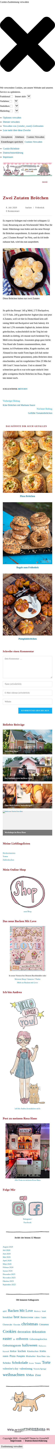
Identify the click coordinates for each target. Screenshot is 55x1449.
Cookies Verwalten (35, 137)
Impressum (8, 157)
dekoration (39, 1331)
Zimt (38, 1375)
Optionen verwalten (12, 117)
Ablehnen (19, 137)
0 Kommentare (12, 211)
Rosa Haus (41, 1356)
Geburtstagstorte (12, 1345)
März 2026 (7, 1264)
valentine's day (10, 1368)
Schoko (7, 1362)
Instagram (27, 1219)
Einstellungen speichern (12, 142)
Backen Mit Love (20, 1311)
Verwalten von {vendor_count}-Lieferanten (23, 126)
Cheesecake (7, 1324)
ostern (5, 1356)
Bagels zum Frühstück (27, 567)
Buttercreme (27, 1317)
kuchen (22, 1351)
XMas (30, 1375)
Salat (48, 1356)
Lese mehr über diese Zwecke (17, 130)
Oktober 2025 (8, 1281)
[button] (27, 45)
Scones (31, 1363)
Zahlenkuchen (8, 860)
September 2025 (9, 1284)
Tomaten (38, 1363)
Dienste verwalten (11, 122)
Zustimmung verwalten (11, 1446)
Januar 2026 (7, 1271)
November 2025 (9, 1278)
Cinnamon (44, 1324)
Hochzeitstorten (9, 853)
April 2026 (7, 1260)
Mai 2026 (7, 1257)
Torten (5, 856)
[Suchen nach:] (50, 182)
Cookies (9, 1331)
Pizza (12, 1356)
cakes (37, 1317)
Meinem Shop (20, 979)
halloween (29, 1345)
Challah (43, 1317)
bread (44, 1311)
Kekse (13, 1351)
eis (14, 1339)
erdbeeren (22, 1339)
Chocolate (16, 1325)
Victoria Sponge (39, 1369)
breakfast (7, 1317)
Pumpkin (21, 1356)
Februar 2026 (8, 1267)
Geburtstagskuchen (38, 1339)
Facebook (27, 1222)
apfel (5, 1311)
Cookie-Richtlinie (11, 148)
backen (29, 207)
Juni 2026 (7, 1254)
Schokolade (20, 1362)
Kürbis (43, 1351)
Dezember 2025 (9, 1274)
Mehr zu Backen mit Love (27, 982)
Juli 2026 (6, 1250)
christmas (29, 1323)
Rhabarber (31, 1356)
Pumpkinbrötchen (27, 639)
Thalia (37, 979)
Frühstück (39, 207)
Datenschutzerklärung (13, 152)
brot (16, 1317)
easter (7, 1338)
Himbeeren (42, 1346)
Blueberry (37, 1311)
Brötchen (22, 389)
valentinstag (26, 1368)
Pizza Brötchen (27, 496)
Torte (46, 1362)
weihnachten (14, 1374)
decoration (24, 1331)
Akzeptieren (6, 137)
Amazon (30, 979)
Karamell (6, 1351)
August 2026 (8, 1247)
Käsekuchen (32, 1351)
